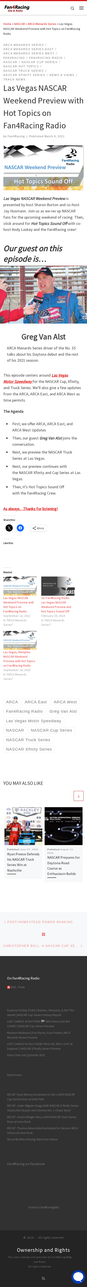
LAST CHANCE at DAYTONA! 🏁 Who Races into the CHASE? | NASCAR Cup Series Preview (38, 1024)
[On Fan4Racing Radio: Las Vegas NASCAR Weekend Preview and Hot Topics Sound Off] (58, 586)
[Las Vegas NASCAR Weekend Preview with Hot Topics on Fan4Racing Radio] (20, 586)
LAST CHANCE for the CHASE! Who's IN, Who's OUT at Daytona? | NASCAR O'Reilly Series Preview (39, 1046)
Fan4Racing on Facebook (26, 1164)
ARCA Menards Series (42, 24)
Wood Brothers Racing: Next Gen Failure (32, 1139)
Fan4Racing (16, 136)
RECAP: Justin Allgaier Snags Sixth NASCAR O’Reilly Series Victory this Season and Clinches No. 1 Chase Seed (43, 1108)
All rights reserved (39, 1266)
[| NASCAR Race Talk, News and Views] (17, 7)
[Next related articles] (79, 796)
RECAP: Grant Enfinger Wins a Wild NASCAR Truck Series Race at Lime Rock (41, 1119)
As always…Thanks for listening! (30, 508)
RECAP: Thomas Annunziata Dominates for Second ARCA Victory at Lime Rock (42, 1130)
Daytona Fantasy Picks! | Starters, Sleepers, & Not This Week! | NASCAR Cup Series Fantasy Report (40, 1012)
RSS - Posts (17, 987)
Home (7, 24)
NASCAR (19, 24)
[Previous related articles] (68, 796)
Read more (14, 1075)
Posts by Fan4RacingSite (43, 1207)
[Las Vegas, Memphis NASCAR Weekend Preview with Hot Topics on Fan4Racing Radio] (20, 640)
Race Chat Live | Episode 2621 (26, 1055)
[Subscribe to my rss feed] (43, 1278)
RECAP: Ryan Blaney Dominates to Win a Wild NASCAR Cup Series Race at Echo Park (41, 1097)
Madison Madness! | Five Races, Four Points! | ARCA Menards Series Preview (38, 1035)
